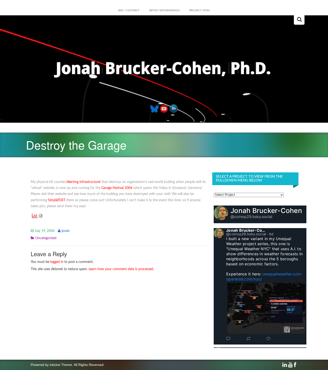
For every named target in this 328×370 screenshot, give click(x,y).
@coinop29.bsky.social (251, 216)
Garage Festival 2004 (116, 188)
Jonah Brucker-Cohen (266, 210)
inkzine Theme (61, 365)
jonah (65, 231)
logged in (56, 262)
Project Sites (199, 10)
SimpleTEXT (56, 200)
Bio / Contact (129, 10)
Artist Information (164, 10)
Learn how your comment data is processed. (121, 269)
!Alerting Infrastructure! (83, 182)
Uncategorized (45, 238)
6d (271, 234)
